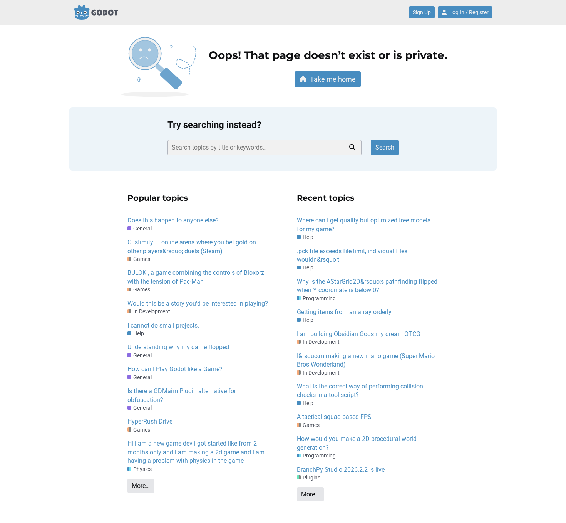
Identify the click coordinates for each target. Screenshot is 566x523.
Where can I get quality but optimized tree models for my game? (363, 224)
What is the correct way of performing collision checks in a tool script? (360, 391)
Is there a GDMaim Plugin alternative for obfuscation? (181, 395)
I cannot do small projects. (163, 325)
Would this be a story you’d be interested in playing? (197, 303)
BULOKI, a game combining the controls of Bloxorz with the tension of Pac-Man (195, 277)
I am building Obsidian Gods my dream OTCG (358, 334)
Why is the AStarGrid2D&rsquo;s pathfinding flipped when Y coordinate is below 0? (367, 286)
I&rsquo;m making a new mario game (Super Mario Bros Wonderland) (366, 360)
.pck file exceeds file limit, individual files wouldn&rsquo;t (352, 255)
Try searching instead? (214, 124)
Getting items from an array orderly (344, 312)
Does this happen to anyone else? (173, 220)
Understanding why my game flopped (178, 347)
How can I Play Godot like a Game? (175, 369)
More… (141, 485)
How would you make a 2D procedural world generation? (357, 443)
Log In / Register (469, 12)
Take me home (333, 79)
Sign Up (422, 12)
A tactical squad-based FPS (334, 416)
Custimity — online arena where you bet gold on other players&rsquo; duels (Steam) (191, 246)
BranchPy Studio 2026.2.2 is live (341, 469)
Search (384, 147)
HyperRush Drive (149, 421)
